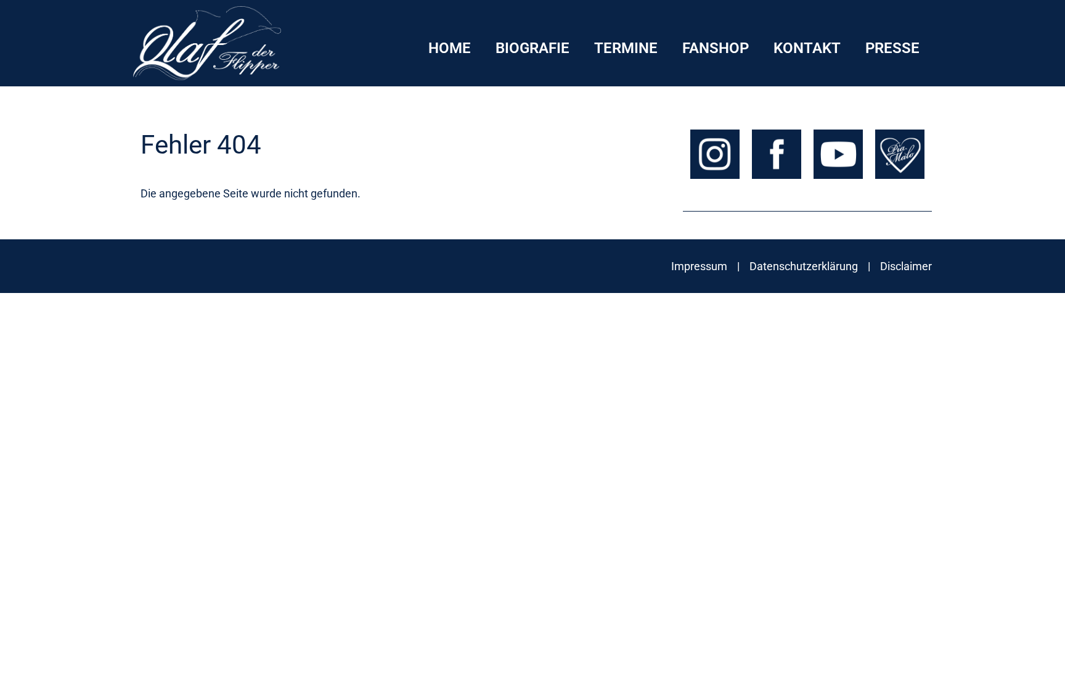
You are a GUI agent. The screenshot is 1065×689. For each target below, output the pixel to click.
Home (449, 48)
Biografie (532, 48)
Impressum (699, 266)
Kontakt (807, 48)
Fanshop (715, 48)
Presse (892, 48)
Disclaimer (906, 266)
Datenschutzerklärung (803, 266)
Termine (626, 48)
